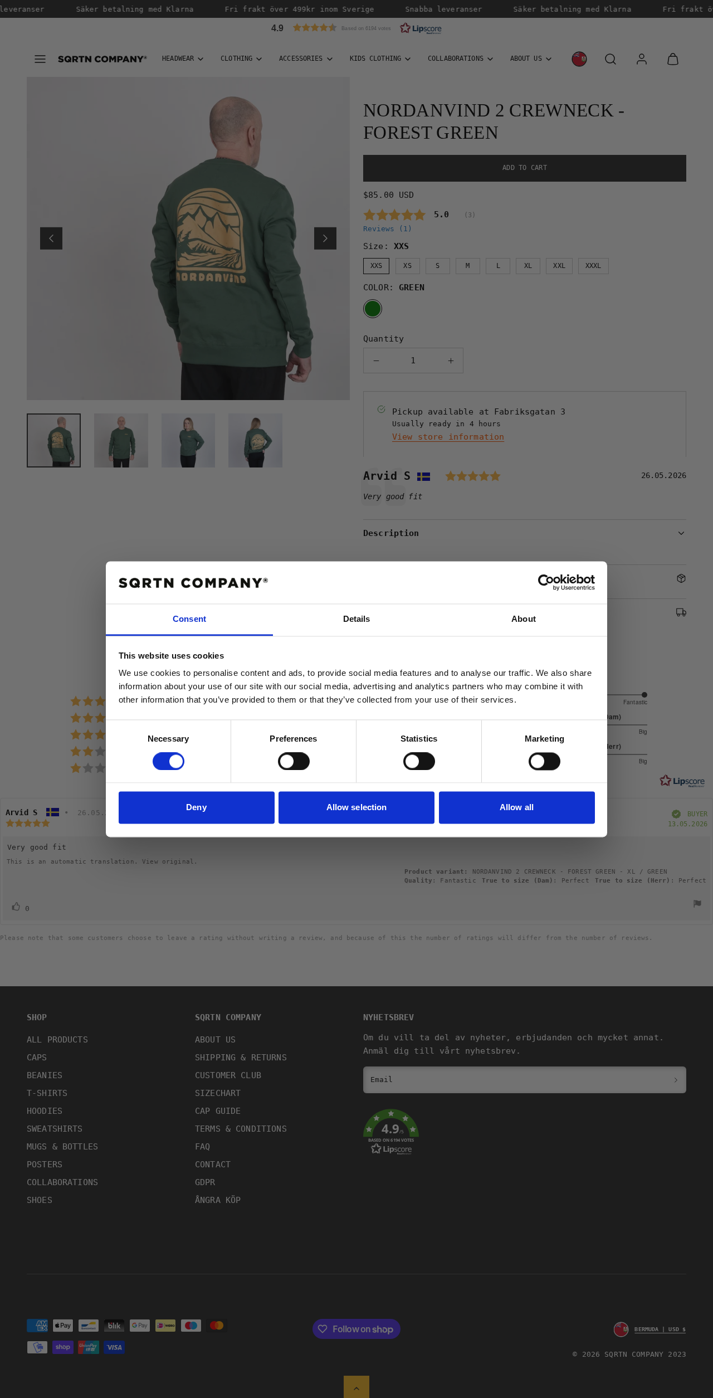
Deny (196, 807)
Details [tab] (356, 619)
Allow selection (356, 807)
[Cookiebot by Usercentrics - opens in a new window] (546, 582)
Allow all (517, 807)
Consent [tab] (189, 619)
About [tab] (523, 619)
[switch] (294, 761)
